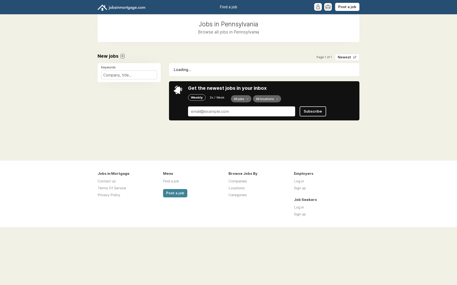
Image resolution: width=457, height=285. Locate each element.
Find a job (228, 7)
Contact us (107, 181)
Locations (236, 188)
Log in (299, 181)
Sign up (300, 188)
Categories (237, 195)
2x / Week (217, 97)
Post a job (347, 7)
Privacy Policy (109, 195)
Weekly (197, 97)
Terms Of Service (112, 188)
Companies (237, 181)
